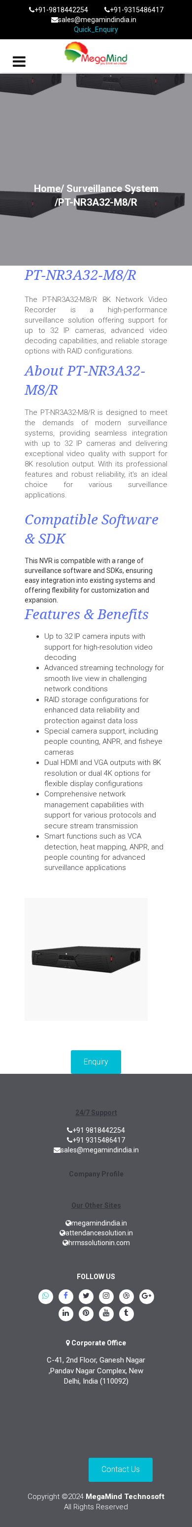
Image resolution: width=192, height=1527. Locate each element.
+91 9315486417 (98, 1140)
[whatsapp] (45, 1297)
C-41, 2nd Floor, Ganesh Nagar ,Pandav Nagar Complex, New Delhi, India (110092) (96, 1371)
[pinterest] (86, 1314)
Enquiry (96, 1061)
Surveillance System (112, 188)
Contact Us (120, 1469)
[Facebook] (66, 1297)
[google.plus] (146, 1297)
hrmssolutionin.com (99, 1243)
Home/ (49, 188)
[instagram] (106, 1297)
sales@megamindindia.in (97, 20)
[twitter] (86, 1297)
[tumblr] (126, 1314)
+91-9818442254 (61, 10)
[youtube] (106, 1314)
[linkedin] (66, 1314)
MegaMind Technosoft (125, 1496)
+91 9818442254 (98, 1130)
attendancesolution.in (99, 1233)
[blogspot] (126, 1297)
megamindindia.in (99, 1223)
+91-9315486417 (136, 10)
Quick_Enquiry (96, 29)
